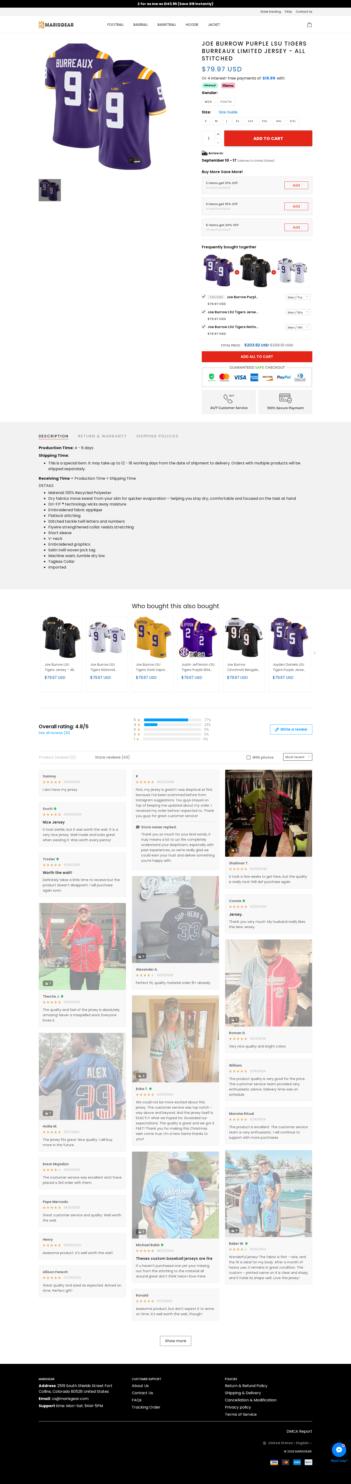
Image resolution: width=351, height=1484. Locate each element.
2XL (251, 121)
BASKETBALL (167, 24)
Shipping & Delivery (243, 1393)
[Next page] (315, 653)
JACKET (214, 24)
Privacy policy (238, 1407)
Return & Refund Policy (246, 1385)
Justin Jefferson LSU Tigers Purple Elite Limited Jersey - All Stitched (198, 667)
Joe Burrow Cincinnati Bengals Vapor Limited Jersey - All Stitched (243, 667)
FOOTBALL (115, 24)
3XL (265, 121)
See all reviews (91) (54, 732)
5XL (293, 121)
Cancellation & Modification (251, 1400)
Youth (226, 102)
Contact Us (304, 12)
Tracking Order (146, 1407)
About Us (140, 1385)
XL (238, 121)
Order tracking (270, 12)
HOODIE (192, 24)
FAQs (288, 12)
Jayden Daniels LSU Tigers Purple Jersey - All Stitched (289, 667)
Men (208, 102)
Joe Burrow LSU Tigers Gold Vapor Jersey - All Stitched (152, 667)
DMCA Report (299, 1431)
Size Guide (228, 112)
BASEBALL (140, 24)
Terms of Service (241, 1414)
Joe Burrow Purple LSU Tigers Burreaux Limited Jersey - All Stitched (243, 297)
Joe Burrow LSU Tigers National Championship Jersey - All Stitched (233, 326)
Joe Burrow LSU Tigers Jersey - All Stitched (233, 312)
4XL (279, 121)
